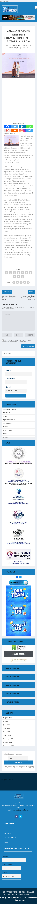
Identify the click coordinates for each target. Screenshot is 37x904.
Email (8, 387)
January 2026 (7, 742)
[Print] (14, 130)
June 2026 (6, 725)
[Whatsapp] (29, 126)
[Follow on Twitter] (20, 816)
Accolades (12, 48)
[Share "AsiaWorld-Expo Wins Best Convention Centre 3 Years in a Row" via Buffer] (30, 273)
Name (8, 370)
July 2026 (6, 721)
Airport (5, 427)
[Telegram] (29, 130)
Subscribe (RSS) (19, 900)
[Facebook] (7, 126)
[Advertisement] (18, 100)
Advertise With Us (10, 838)
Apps (5, 434)
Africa (5, 416)
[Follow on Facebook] (16, 816)
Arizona (5, 437)
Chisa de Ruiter (16, 45)
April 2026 (6, 732)
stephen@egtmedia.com (20, 810)
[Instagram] (22, 130)
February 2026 (8, 739)
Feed (6, 842)
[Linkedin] (22, 126)
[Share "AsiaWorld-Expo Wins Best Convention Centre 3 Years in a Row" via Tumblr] (19, 273)
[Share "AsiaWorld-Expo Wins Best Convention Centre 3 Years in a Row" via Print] (22, 277)
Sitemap (3, 898)
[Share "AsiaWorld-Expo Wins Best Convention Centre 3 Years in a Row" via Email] (19, 277)
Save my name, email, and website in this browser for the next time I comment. (16, 341)
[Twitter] (14, 126)
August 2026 (7, 718)
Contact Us (8, 833)
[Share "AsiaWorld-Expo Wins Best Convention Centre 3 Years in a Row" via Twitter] (11, 273)
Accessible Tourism (9, 409)
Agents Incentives (9, 420)
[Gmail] (7, 130)
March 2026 (7, 735)
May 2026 (6, 728)
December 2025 (8, 746)
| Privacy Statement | (14, 898)
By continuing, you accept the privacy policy (20, 767)
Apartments (7, 430)
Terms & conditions (30, 898)
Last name (10, 378)
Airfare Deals (7, 423)
